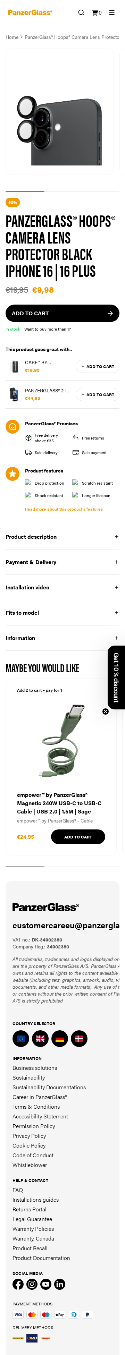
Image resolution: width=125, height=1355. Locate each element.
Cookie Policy (28, 1145)
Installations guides (35, 1199)
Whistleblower (29, 1165)
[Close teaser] (105, 711)
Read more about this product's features (64, 509)
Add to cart (100, 366)
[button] (116, 677)
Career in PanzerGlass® (39, 1097)
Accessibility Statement (40, 1116)
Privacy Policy (29, 1136)
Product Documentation (41, 1258)
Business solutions (34, 1068)
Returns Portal (29, 1209)
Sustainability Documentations (49, 1087)
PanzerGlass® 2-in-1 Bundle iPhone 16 (49, 390)
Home (12, 36)
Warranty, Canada (33, 1238)
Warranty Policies (33, 1229)
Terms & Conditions (36, 1106)
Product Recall (30, 1248)
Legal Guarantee (32, 1219)
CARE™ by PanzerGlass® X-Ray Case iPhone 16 (49, 362)
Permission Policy (33, 1126)
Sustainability (28, 1077)
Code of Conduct (32, 1155)
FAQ (17, 1190)
